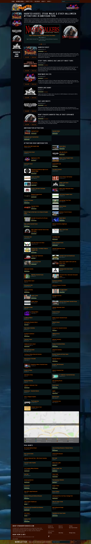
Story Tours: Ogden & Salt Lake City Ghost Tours (55, 61)
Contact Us (50, 526)
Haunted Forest (43, 47)
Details (26, 57)
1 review (45, 51)
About (43, 1)
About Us (60, 526)
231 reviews (46, 118)
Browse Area (19, 1)
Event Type (29, 1)
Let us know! (15, 538)
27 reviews (46, 78)
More (49, 1)
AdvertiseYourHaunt (16, 54)
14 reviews (46, 91)
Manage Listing (72, 532)
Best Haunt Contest (73, 527)
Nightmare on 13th (42, 35)
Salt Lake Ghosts (44, 101)
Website (33, 57)
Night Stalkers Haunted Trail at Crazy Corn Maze (56, 114)
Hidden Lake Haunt (44, 88)
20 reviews (46, 65)
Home (13, 1)
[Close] (76, 541)
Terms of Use (51, 527)
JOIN (72, 542)
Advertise (50, 532)
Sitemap (70, 526)
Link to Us (61, 527)
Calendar (37, 1)
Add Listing (61, 532)
